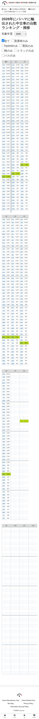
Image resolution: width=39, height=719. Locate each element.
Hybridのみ (11, 45)
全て (7, 40)
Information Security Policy (19, 706)
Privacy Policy (28, 703)
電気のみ (27, 45)
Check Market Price (28, 700)
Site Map (11, 703)
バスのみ (10, 55)
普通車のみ (21, 40)
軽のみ (8, 50)
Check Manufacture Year (10, 700)
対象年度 (7, 33)
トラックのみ (25, 50)
